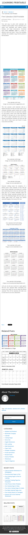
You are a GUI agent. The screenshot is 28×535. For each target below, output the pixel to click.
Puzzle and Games (10, 452)
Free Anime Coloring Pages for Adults (14, 488)
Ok (10, 531)
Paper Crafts (8, 448)
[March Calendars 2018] (14, 358)
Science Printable (9, 456)
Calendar (10, 12)
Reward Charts (8, 454)
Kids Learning (8, 444)
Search (13, 421)
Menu (2, 7)
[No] (26, 529)
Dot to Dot (7, 440)
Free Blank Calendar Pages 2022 (11, 384)
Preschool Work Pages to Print (12, 474)
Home (5, 12)
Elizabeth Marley (7, 19)
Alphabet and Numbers (11, 431)
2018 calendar (8, 408)
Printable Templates (10, 450)
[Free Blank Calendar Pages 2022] (14, 376)
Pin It (3, 325)
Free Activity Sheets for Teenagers (14, 492)
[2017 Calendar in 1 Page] (14, 340)
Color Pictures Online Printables (13, 484)
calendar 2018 (16, 408)
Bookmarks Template (10, 433)
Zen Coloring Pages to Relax (12, 486)
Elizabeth (12, 395)
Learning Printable (14, 2)
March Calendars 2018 (8, 366)
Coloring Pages (9, 437)
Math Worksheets (9, 446)
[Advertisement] (14, 52)
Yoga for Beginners (10, 461)
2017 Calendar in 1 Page (9, 348)
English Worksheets (10, 442)
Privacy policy (15, 531)
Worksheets (8, 459)
